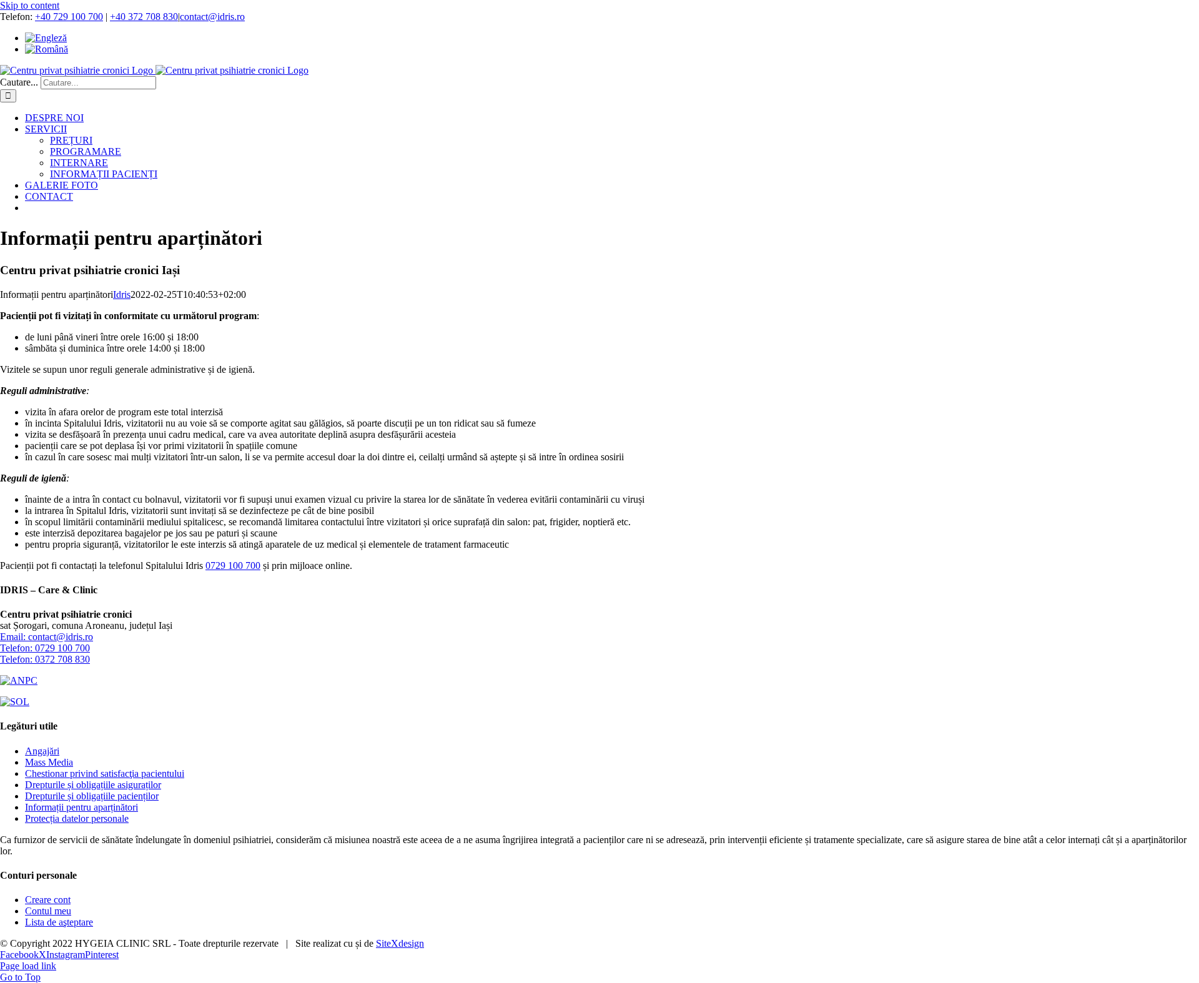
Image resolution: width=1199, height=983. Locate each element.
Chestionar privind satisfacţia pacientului (104, 773)
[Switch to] (46, 37)
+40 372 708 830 (144, 16)
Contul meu (48, 911)
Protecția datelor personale (77, 818)
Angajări (42, 751)
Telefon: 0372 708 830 (45, 659)
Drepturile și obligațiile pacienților (92, 796)
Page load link (28, 966)
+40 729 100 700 (69, 16)
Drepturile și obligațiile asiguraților (93, 784)
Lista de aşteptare (59, 922)
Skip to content (29, 5)
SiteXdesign (400, 943)
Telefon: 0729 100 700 (45, 648)
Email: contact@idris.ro (46, 636)
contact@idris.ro (212, 16)
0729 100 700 (232, 565)
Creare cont (48, 899)
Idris (122, 294)
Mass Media (49, 762)
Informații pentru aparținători (81, 807)
